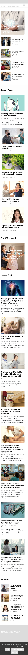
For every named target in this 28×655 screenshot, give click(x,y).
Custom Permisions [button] (17, 649)
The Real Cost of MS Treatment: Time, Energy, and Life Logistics (17, 42)
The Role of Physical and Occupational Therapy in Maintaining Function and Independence (11, 202)
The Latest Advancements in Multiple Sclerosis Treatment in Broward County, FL (12, 24)
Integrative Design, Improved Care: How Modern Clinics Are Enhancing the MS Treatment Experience (12, 176)
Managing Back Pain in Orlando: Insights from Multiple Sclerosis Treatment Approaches (12, 301)
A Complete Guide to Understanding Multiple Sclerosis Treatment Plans (18, 77)
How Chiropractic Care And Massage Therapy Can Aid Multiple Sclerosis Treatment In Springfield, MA (12, 448)
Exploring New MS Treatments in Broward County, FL (12, 115)
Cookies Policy (20, 647)
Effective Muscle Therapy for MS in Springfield (12, 337)
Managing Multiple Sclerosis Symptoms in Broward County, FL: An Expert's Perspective (12, 559)
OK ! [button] (8, 649)
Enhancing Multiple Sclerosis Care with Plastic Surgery (11, 522)
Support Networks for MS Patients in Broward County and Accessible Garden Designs (12, 485)
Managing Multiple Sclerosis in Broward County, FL (13, 147)
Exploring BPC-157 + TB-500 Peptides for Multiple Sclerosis (16, 617)
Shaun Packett (7, 31)
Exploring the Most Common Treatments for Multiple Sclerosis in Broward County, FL (12, 229)
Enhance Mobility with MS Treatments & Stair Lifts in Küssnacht (10, 411)
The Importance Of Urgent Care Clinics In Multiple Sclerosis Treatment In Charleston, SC (12, 374)
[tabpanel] (12, 256)
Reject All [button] (14, 652)
